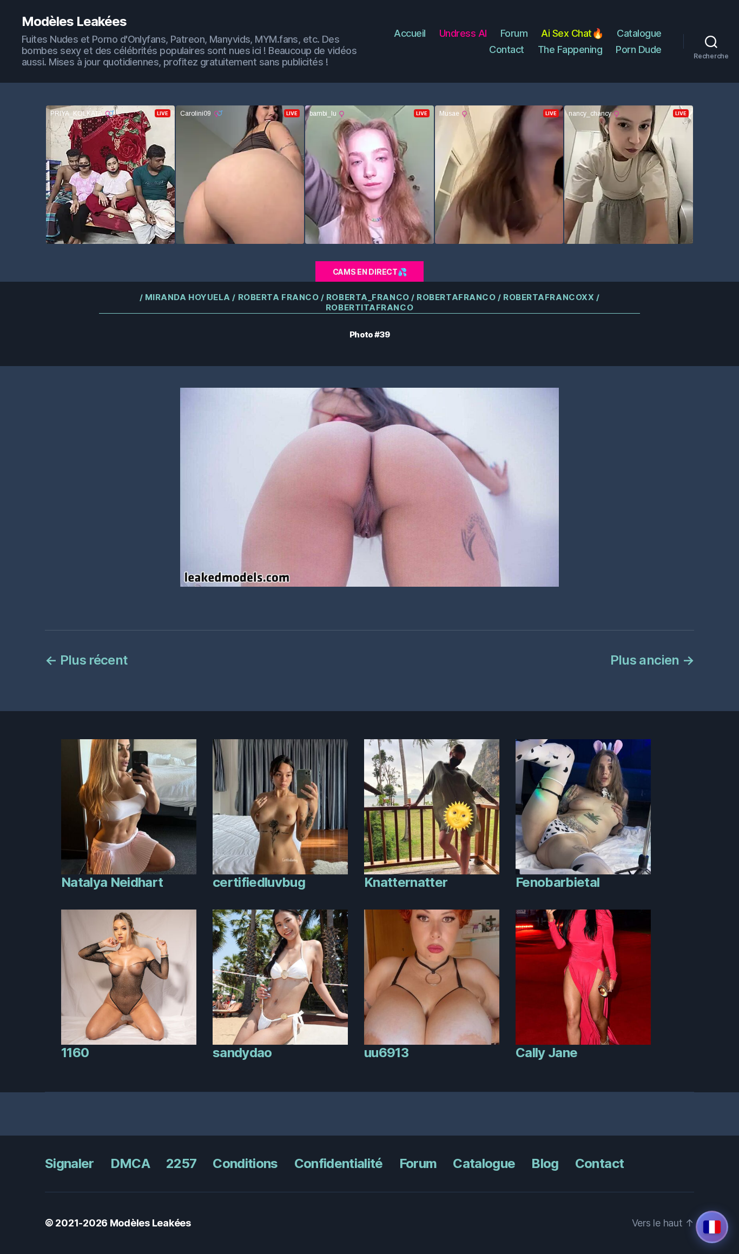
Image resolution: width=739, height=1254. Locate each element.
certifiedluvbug (259, 882)
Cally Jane (546, 1052)
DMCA (130, 1163)
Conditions (245, 1163)
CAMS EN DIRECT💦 (370, 271)
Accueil (410, 33)
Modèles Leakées (74, 21)
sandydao (242, 1052)
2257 (181, 1163)
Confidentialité (338, 1163)
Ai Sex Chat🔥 (572, 33)
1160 (75, 1052)
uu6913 (386, 1052)
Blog (544, 1163)
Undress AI (463, 33)
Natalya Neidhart (112, 882)
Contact (506, 49)
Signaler (69, 1163)
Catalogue (639, 33)
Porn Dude (639, 49)
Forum (514, 33)
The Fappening (570, 49)
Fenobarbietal (557, 882)
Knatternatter (405, 882)
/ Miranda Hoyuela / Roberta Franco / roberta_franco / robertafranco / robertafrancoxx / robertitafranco (370, 303)
